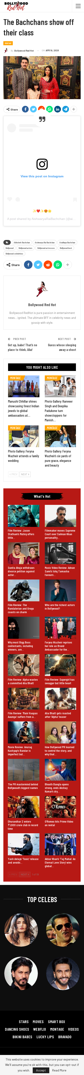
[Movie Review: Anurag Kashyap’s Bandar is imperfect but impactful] (23, 732)
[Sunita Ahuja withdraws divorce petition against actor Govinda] (23, 553)
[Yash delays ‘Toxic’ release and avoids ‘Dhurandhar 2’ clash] (23, 844)
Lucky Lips (45, 1036)
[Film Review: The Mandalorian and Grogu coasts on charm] (23, 590)
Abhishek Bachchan (22, 242)
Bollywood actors (25, 248)
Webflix (39, 1029)
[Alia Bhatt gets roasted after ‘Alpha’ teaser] (60, 699)
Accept (41, 1070)
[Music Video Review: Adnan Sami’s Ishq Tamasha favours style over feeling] (60, 553)
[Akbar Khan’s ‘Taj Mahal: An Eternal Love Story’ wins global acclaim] (60, 844)
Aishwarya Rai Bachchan (44, 242)
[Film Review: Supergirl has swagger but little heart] (60, 665)
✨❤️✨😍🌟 (42, 211)
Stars (24, 1021)
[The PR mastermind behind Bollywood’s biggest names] (23, 770)
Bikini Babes (22, 1036)
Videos (73, 1029)
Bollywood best (66, 248)
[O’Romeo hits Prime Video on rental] (60, 807)
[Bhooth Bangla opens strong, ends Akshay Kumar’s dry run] (60, 770)
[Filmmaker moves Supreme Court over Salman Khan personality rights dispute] (60, 516)
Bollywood (9, 248)
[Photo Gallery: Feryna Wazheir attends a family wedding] (23, 436)
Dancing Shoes (17, 1029)
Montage (8, 43)
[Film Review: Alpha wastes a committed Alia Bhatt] (23, 665)
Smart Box (56, 1021)
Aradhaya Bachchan (67, 242)
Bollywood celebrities (14, 253)
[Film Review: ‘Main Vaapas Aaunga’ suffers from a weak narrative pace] (23, 699)
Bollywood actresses (46, 248)
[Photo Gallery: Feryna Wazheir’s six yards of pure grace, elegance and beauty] (60, 436)
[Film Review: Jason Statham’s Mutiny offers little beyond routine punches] (23, 516)
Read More (59, 1070)
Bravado (64, 1036)
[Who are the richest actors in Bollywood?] (60, 590)
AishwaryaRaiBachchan (48, 219)
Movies (38, 1021)
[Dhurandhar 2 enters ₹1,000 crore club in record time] (23, 807)
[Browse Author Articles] (42, 289)
